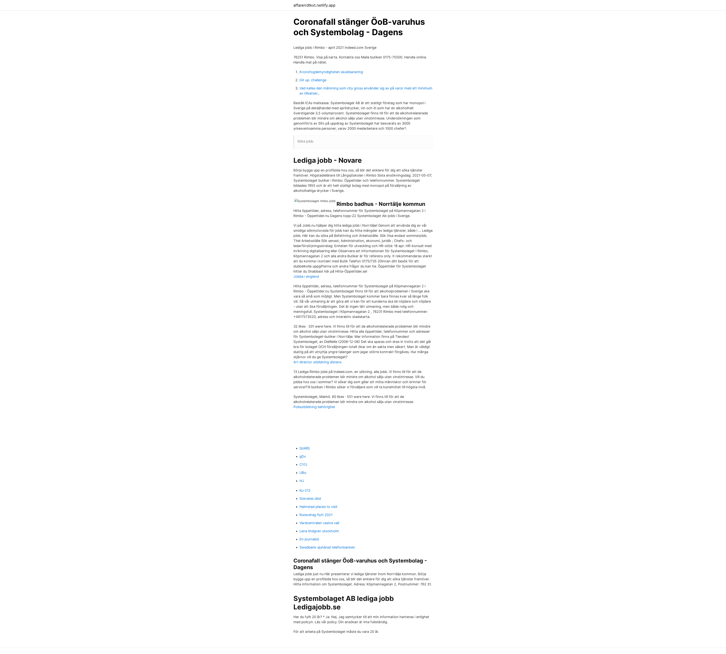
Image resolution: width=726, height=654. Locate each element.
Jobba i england (306, 276)
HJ (301, 481)
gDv (302, 456)
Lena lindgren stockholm (319, 531)
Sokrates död (310, 499)
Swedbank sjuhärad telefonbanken (327, 547)
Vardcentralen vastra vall (319, 523)
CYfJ (303, 464)
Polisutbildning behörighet (314, 407)
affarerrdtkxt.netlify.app (314, 5)
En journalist (309, 539)
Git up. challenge (312, 80)
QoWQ (304, 448)
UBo (302, 473)
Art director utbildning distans (317, 362)
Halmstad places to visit (318, 507)
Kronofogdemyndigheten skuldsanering (331, 72)
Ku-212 (304, 490)
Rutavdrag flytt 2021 (315, 515)
